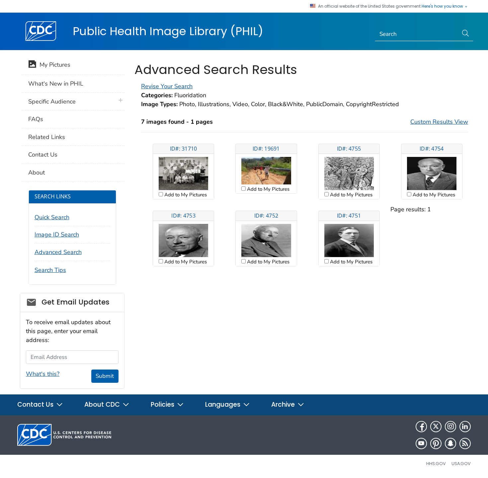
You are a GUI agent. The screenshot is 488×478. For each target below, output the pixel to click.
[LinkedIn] (465, 426)
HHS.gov (436, 463)
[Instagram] (450, 426)
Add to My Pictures (185, 194)
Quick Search (52, 217)
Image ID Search (57, 235)
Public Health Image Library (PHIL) (168, 31)
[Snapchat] (450, 443)
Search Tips (50, 270)
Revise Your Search (167, 86)
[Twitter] (436, 426)
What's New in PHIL (55, 84)
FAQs (35, 119)
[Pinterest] (436, 443)
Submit (105, 376)
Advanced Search (58, 252)
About (36, 172)
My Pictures (53, 65)
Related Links (46, 137)
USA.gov (461, 463)
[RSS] (465, 443)
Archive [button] (283, 404)
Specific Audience (52, 101)
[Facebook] (421, 426)
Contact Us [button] (36, 404)
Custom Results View (439, 122)
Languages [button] (223, 404)
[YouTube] (421, 443)
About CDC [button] (103, 404)
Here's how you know (443, 6)
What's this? (42, 374)
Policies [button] (163, 404)
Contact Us (42, 155)
